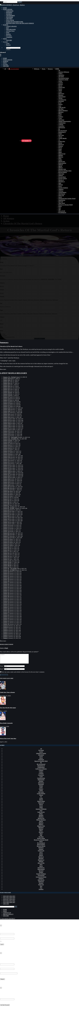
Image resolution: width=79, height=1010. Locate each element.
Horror (60, 147)
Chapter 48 (6, 565)
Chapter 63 (6, 542)
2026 (4, 896)
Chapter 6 (6, 630)
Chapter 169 (6, 378)
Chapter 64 (6, 541)
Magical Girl (61, 154)
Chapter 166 (6, 383)
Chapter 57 (6, 551)
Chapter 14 (6, 618)
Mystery (60, 84)
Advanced (3, 52)
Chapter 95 (6, 493)
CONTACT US (7, 912)
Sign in (2, 929)
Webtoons (36, 69)
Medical (60, 164)
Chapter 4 (6, 633)
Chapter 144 (6, 417)
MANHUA (9, 14)
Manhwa (60, 157)
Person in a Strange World (65, 204)
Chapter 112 (6, 466)
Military (60, 167)
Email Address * (4, 967)
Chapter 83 (6, 511)
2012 (10, 900)
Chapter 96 (6, 491)
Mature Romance (63, 110)
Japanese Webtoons (63, 72)
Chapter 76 (6, 522)
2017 (7, 899)
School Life (61, 87)
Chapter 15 (6, 616)
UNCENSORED (10, 15)
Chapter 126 (6, 445)
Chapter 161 (6, 391)
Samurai (60, 175)
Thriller (60, 98)
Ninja (59, 158)
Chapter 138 (6, 426)
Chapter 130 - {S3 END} (10, 439)
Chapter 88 (6, 503)
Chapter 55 (6, 554)
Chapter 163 (6, 388)
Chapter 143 (6, 419)
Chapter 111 (6, 468)
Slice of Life (61, 211)
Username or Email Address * (8, 932)
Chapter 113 (6, 465)
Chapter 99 (6, 486)
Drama (43, 69)
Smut (59, 183)
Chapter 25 (6, 601)
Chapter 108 (6, 473)
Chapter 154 (6, 402)
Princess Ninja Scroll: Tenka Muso (8, 738)
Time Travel (61, 203)
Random (8, 34)
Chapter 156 (6, 398)
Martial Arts (61, 161)
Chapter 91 (6, 499)
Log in (2, 982)
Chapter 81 (6, 514)
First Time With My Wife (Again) (8, 707)
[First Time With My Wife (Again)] (3, 704)
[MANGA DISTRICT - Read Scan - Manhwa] (12, 5)
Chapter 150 (6, 408)
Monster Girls (62, 169)
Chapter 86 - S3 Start (9, 507)
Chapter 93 (6, 496)
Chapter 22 (6, 605)
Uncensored (41, 875)
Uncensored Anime (63, 78)
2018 (4, 899)
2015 (13, 899)
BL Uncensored (62, 130)
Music (60, 113)
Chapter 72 (6, 528)
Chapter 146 (6, 414)
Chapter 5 (6, 632)
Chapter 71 (6, 530)
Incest (60, 186)
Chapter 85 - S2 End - (9, 508)
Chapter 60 (6, 547)
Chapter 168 (6, 380)
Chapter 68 (6, 534)
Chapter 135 (6, 431)
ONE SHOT (9, 18)
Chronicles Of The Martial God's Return (22, 223)
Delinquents (61, 127)
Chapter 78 (6, 519)
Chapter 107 (6, 474)
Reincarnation (62, 163)
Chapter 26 (6, 599)
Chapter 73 (6, 527)
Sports (60, 197)
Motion (41, 829)
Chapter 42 (6, 574)
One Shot (60, 109)
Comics (60, 73)
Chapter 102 (6, 482)
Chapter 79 (6, 517)
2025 (7, 896)
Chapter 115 (6, 462)
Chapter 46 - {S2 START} (10, 568)
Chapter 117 (6, 459)
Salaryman (61, 174)
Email (1, 669)
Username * (3, 963)
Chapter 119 (6, 456)
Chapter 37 (6, 582)
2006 (4, 904)
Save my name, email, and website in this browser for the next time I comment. (23, 672)
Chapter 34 (6, 587)
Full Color (61, 135)
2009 (7, 902)
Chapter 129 (6, 440)
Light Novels (61, 107)
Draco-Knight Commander (6, 723)
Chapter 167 (6, 381)
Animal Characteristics (64, 121)
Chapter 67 (6, 536)
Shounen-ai (61, 181)
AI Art (41, 756)
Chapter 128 (6, 442)
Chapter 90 (6, 500)
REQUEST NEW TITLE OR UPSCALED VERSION (20, 23)
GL (59, 140)
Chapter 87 (6, 505)
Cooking (60, 124)
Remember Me (5, 941)
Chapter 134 (6, 432)
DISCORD (9, 40)
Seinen (60, 89)
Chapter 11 (6, 622)
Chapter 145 (6, 415)
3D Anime (61, 76)
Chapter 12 (6, 621)
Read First (37, 338)
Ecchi (59, 103)
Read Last (42, 338)
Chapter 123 (6, 449)
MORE (57, 69)
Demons (60, 146)
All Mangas (8, 218)
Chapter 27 (6, 598)
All (5, 69)
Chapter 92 (6, 497)
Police (60, 206)
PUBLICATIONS (7, 9)
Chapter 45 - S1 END (9, 570)
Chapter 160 (6, 392)
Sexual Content (62, 178)
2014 (4, 900)
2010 (4, 902)
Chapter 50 (6, 562)
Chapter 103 (6, 480)
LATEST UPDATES (11, 26)
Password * (3, 937)
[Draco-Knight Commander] (3, 719)
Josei (59, 106)
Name (7, 32)
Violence (60, 191)
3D (59, 70)
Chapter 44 (6, 571)
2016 (10, 899)
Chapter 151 (6, 406)
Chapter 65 (6, 539)
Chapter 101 (6, 483)
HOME (5, 8)
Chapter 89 (6, 502)
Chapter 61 (6, 545)
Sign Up (2, 956)
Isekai (60, 149)
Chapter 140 (6, 423)
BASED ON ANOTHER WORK (14, 21)
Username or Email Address (7, 997)
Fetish (60, 133)
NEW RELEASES (11, 29)
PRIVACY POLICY (8, 914)
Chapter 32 (6, 590)
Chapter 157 (6, 397)
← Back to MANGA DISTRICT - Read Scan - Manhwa (15, 950)
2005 (7, 904)
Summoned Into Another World (66, 198)
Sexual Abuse (62, 177)
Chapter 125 (6, 446)
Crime (60, 92)
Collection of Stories (41, 769)
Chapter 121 (6, 452)
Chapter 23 (6, 604)
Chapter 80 (6, 516)
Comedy (60, 82)
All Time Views (10, 31)
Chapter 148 (6, 411)
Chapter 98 (6, 488)
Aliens (60, 90)
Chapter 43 (6, 573)
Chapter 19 (6, 610)
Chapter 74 (6, 525)
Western (41, 883)
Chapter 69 (6, 533)
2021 (7, 897)
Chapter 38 (6, 581)
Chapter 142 (6, 420)
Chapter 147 (6, 412)
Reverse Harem (62, 172)
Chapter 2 (6, 636)
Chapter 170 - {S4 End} (9, 377)
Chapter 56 (6, 553)
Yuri (59, 209)
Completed (9, 37)
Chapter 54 (6, 556)
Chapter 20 (6, 608)
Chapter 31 (6, 591)
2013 (7, 900)
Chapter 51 (6, 561)
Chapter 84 (6, 510)
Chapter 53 (6, 558)
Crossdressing (62, 99)
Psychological (62, 212)
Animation (61, 75)
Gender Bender (62, 138)
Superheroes (61, 200)
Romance (50, 69)
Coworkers (61, 126)
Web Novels (61, 194)
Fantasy (60, 104)
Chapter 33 (6, 588)
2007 (13, 902)
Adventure (61, 120)
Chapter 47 (6, 567)
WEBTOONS (9, 11)
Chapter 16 (6, 615)
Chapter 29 (6, 595)
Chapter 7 (6, 629)
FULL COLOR (10, 20)
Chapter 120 (6, 454)
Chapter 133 (6, 434)
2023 (13, 896)
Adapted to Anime (63, 79)
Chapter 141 (6, 422)
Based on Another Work (64, 170)
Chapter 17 (6, 613)
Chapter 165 (6, 385)
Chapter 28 (6, 596)
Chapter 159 (6, 394)
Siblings (60, 184)
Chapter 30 (6, 593)
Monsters (60, 112)
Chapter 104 (6, 479)
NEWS (5, 38)
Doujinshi (61, 101)
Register (8, 45)
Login (7, 43)
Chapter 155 (6, 400)
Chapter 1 (6, 638)
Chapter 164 (6, 386)
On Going (8, 35)
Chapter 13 (6, 619)
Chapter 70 (6, 531)
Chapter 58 (6, 550)
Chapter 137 (6, 428)
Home (6, 216)
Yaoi (59, 208)
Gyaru (60, 118)
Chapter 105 (6, 477)
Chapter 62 (6, 544)
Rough (2, 293)
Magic (60, 152)
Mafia (60, 150)
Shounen (60, 95)
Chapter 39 (6, 579)
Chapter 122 (6, 451)
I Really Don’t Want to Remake (7, 692)
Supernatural (61, 96)
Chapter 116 (6, 460)
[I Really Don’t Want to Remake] (3, 689)
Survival (60, 201)
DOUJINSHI (9, 17)
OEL (41, 835)
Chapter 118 (6, 457)
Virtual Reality (62, 192)
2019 (13, 897)
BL (59, 129)
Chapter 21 (6, 607)
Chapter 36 (6, 584)
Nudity (60, 160)
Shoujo (60, 86)
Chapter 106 (6, 476)
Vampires (60, 189)
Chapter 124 (6, 448)
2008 (10, 902)
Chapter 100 (6, 485)
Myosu (2, 286)
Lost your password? (5, 947)
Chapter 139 (6, 425)
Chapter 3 (6, 635)
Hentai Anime (41, 801)
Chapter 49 (6, 564)
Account (5, 42)
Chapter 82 (6, 513)
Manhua (60, 155)
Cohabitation (61, 123)
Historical (61, 144)
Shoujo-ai (61, 180)
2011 (13, 900)
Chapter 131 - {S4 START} (10, 437)
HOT (7, 28)
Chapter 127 (6, 443)
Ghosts (60, 137)
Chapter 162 (6, 389)
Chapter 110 (6, 469)
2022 (1, 327)
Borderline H (61, 132)
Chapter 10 (6, 624)
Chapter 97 (6, 490)
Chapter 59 (6, 548)
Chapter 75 (6, 524)
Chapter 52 (6, 559)
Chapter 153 (6, 403)
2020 (10, 897)
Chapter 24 (6, 602)
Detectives (61, 93)
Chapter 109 (6, 471)
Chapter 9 (6, 625)
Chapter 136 (6, 429)
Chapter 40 (6, 578)
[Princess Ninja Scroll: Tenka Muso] (3, 735)
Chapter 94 (6, 494)
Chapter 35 (6, 585)
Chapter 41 (6, 576)
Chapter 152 (6, 405)
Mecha (60, 166)
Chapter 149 (6, 409)
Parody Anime (41, 838)
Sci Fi (59, 115)
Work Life (61, 195)
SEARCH (5, 25)
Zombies (60, 116)
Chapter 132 (6, 436)
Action (60, 81)
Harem (60, 143)
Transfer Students (63, 187)
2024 (10, 896)
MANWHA (9, 12)
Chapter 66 (6, 537)
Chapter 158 (6, 395)
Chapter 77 (6, 520)
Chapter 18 (6, 612)
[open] (0, 54)
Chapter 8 (6, 627)
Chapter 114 (6, 463)
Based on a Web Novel (10, 313)
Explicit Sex (61, 141)
